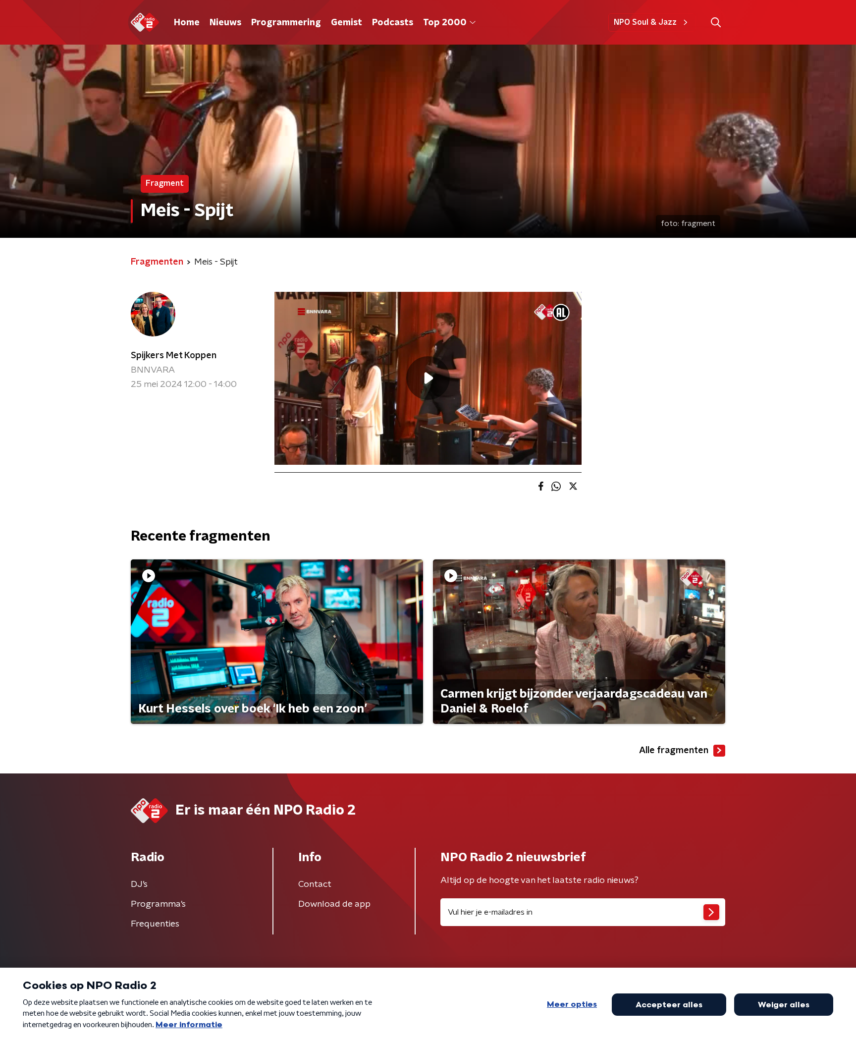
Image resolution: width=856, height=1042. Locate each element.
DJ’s (139, 884)
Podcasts (392, 22)
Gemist (346, 22)
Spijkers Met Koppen (173, 355)
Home (187, 22)
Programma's (158, 904)
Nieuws (225, 22)
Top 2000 (445, 22)
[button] (715, 22)
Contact (314, 884)
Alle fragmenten (673, 750)
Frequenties (155, 924)
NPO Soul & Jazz (645, 22)
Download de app (334, 904)
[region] (428, 378)
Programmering (286, 22)
